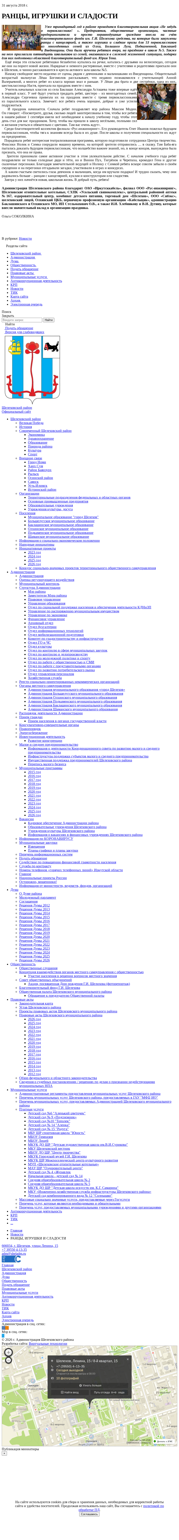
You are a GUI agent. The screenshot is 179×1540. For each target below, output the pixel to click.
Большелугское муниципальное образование (61, 521)
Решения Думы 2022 (34, 944)
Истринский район (42, 489)
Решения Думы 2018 (34, 929)
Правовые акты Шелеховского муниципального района (60, 1015)
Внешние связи (30, 458)
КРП (13, 1215)
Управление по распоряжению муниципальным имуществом (73, 611)
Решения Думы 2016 (34, 921)
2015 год (34, 772)
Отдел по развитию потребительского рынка (61, 670)
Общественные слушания (38, 968)
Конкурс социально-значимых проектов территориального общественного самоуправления (87, 568)
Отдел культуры (40, 646)
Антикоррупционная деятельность (36, 1211)
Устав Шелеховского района (40, 1007)
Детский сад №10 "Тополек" (49, 1121)
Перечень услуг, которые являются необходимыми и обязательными (69, 1203)
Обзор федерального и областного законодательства (58, 1078)
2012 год (34, 1074)
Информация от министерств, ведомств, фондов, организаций (65, 886)
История (25, 427)
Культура (34, 450)
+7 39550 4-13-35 (14, 1249)
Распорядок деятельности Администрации (51, 713)
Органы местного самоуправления (45, 686)
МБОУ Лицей (38, 1141)
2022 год (34, 799)
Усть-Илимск (37, 485)
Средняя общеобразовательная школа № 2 (59, 1180)
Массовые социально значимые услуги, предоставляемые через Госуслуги (74, 1199)
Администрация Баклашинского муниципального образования (75, 705)
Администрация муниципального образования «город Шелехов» (76, 689)
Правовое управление (44, 599)
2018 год (34, 784)
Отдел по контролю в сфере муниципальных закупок (67, 650)
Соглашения (28, 901)
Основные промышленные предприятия (58, 501)
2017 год (34, 780)
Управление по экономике (47, 615)
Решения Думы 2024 (34, 952)
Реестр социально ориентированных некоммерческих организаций (69, 682)
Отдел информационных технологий (55, 631)
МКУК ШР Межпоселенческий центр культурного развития (73, 1160)
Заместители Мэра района (47, 595)
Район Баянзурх (40, 470)
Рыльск (33, 474)
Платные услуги (31, 1109)
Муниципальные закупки (38, 842)
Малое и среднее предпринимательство (48, 744)
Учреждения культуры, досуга (50, 509)
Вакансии (26, 819)
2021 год (34, 795)
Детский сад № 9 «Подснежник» (52, 1117)
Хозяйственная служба (45, 678)
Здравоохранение (41, 438)
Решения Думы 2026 (34, 960)
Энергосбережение (33, 733)
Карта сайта (10, 1312)
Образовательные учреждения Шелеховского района (67, 827)
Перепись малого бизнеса (47, 764)
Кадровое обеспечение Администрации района (63, 823)
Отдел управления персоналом (51, 674)
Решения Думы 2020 (34, 937)
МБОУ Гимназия (40, 1137)
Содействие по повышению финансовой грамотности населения (67, 862)
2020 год (34, 791)
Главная (8, 1265)
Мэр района (37, 591)
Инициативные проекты (37, 548)
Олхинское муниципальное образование (58, 529)
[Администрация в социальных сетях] (3, 1328)
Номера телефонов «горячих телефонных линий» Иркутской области (71, 870)
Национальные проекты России (43, 878)
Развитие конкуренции (45, 740)
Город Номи (37, 462)
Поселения (27, 513)
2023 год (34, 552)
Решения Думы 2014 (34, 913)
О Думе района (30, 893)
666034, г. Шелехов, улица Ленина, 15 (30, 1246)
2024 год (34, 556)
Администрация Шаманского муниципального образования (73, 709)
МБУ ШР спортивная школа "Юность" (56, 1133)
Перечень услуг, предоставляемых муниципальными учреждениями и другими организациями (90, 1207)
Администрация (22, 572)
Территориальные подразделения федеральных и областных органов (79, 497)
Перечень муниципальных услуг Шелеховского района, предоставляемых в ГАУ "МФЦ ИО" (88, 1097)
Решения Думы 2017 (34, 925)
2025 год (34, 560)
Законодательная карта (36, 1003)
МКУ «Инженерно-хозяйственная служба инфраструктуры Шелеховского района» (89, 1192)
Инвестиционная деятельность (42, 737)
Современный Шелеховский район (45, 431)
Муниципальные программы (40, 768)
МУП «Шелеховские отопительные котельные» (63, 1164)
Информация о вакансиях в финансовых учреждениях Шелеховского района (85, 835)
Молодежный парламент (37, 897)
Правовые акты (22, 999)
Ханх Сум (35, 466)
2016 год (34, 776)
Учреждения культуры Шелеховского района (61, 831)
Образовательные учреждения (50, 505)
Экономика (36, 434)
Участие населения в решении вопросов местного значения (72, 976)
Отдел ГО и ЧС (39, 642)
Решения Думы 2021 (34, 940)
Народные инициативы (36, 544)
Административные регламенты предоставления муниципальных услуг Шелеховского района (89, 1093)
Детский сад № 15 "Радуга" (48, 1129)
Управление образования (46, 603)
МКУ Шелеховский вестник (49, 1148)
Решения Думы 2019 (34, 933)
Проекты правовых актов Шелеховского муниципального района (68, 1011)
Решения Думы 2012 (34, 905)
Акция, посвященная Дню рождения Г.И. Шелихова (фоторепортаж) (79, 984)
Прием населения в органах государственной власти (67, 721)
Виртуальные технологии (48, 1343)
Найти (49, 320)
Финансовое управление (46, 619)
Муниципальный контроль (39, 584)
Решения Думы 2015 (34, 917)
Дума (14, 889)
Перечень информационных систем (45, 854)
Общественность (23, 964)
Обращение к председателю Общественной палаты (66, 995)
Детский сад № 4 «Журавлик (49, 1172)
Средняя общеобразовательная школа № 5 (59, 1184)
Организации (29, 493)
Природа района (40, 446)
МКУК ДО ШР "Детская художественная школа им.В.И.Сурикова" (78, 1144)
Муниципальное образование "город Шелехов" (63, 517)
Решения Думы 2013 (34, 909)
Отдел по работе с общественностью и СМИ (61, 662)
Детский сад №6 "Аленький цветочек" (57, 1113)
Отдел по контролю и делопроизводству (58, 654)
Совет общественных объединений (45, 980)
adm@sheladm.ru (14, 1253)
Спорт (32, 454)
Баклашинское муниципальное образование (60, 525)
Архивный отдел (40, 623)
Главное (25, 874)
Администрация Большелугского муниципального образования (75, 693)
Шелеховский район (25, 419)
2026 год (34, 564)
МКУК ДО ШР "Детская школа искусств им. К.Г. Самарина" (73, 1188)
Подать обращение (33, 858)
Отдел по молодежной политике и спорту (59, 658)
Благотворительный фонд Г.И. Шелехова (49, 988)
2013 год (34, 1070)
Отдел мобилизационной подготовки (56, 635)
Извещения (36, 846)
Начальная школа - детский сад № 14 (55, 1176)
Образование (37, 442)
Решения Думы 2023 (34, 948)
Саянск (33, 482)
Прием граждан (31, 717)
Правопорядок (30, 729)
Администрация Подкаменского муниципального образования (75, 701)
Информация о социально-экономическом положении (59, 540)
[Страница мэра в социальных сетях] (3, 1336)
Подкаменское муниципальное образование (60, 533)
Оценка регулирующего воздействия (46, 580)
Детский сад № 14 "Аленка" (49, 1125)
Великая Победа (31, 423)
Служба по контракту (35, 866)
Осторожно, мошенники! (38, 882)
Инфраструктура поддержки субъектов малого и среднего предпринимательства (88, 756)
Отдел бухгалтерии (42, 627)
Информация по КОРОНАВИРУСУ (46, 838)
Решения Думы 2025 (34, 956)
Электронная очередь (18, 1320)
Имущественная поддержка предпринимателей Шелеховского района (80, 760)
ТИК (14, 1219)
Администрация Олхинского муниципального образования (72, 697)
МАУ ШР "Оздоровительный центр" (55, 1168)
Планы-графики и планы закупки (53, 850)
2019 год (34, 788)
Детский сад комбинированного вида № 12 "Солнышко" (70, 1195)
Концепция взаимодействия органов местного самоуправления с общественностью (81, 972)
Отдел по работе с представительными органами (64, 666)
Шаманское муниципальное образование (58, 536)
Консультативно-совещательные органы (49, 725)
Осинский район (40, 478)
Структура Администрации (39, 587)
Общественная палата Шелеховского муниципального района (65, 991)
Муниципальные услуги (28, 1090)
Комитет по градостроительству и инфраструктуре (65, 638)
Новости (25, 238)
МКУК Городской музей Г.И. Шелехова (57, 1156)
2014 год (34, 1066)
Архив (7, 1316)
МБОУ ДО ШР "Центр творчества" (54, 1152)
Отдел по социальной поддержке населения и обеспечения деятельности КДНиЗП (89, 607)
